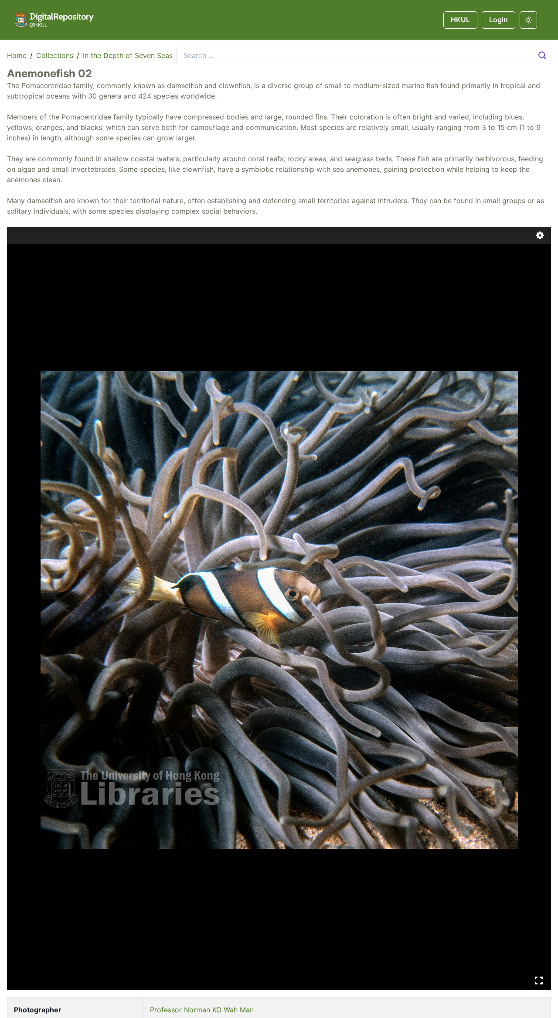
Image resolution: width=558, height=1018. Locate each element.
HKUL (460, 19)
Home (17, 55)
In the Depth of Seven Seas (128, 55)
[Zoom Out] (32, 254)
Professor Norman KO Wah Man (202, 1009)
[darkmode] (528, 20)
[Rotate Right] (44, 254)
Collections (54, 55)
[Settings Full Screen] (279, 608)
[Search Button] (542, 55)
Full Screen (539, 980)
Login (498, 19)
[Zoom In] (20, 254)
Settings (540, 235)
